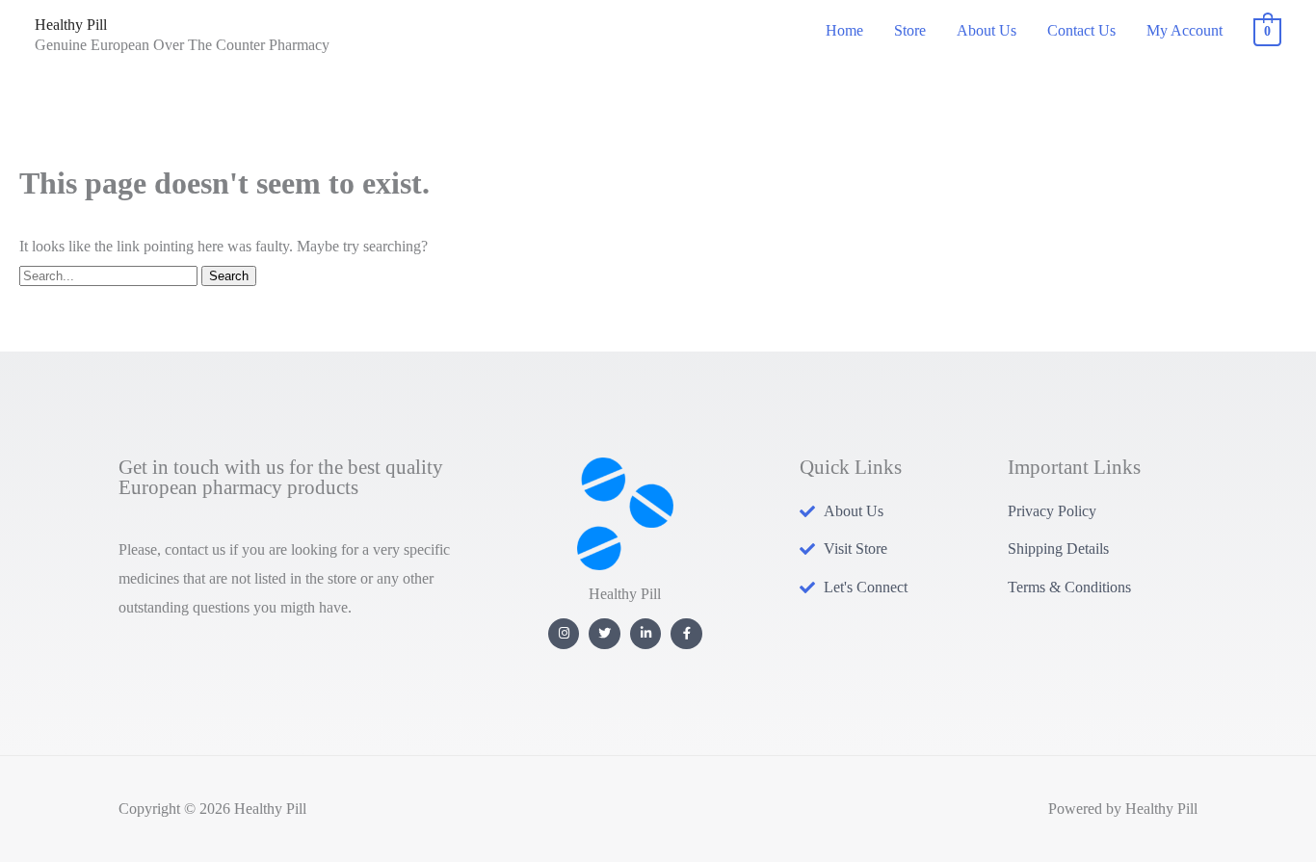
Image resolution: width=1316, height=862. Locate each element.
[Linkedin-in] (646, 634)
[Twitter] (604, 634)
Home (844, 30)
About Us (986, 30)
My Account (1184, 30)
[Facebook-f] (686, 634)
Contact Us (1081, 30)
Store (910, 30)
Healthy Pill (71, 24)
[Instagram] (564, 634)
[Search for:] (110, 275)
